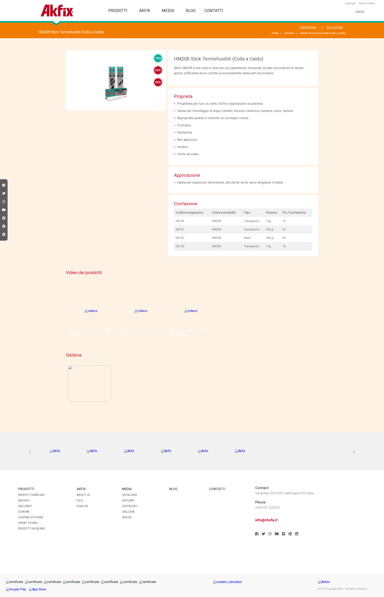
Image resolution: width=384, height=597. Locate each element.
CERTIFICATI (129, 506)
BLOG (191, 10)
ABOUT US (83, 494)
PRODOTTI (118, 10)
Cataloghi (350, 3)
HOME (275, 33)
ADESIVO (289, 33)
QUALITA (82, 506)
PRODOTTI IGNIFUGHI (31, 494)
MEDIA (168, 10)
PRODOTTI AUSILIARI (31, 528)
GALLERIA (128, 511)
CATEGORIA (308, 28)
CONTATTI (213, 10)
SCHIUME (24, 511)
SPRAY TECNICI (28, 523)
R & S (80, 500)
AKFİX (145, 10)
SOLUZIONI (335, 28)
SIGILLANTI (25, 506)
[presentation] (30, 452)
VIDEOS (127, 517)
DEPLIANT (128, 500)
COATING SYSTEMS (30, 517)
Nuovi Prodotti (366, 3)
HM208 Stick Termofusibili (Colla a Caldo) (323, 33)
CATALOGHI (129, 494)
